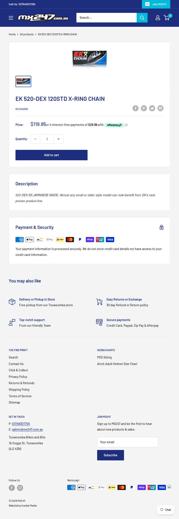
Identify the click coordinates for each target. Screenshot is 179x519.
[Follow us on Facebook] (12, 488)
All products (27, 34)
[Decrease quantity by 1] (35, 139)
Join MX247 (159, 4)
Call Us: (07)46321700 (22, 4)
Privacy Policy (18, 377)
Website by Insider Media (23, 505)
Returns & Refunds (21, 383)
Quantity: (21, 139)
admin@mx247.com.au (27, 429)
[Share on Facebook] (136, 108)
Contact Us (16, 364)
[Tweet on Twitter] (152, 108)
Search (13, 357)
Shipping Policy (19, 389)
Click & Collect (18, 370)
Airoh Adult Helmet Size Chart (117, 364)
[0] (166, 17)
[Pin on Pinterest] (144, 108)
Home (12, 34)
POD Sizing (104, 357)
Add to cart (51, 155)
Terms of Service (20, 396)
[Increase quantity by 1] (58, 139)
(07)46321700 (21, 424)
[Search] (142, 17)
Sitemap (14, 402)
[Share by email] (160, 108)
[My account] (158, 17)
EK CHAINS (21, 108)
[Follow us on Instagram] (20, 488)
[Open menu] (11, 18)
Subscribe (110, 455)
